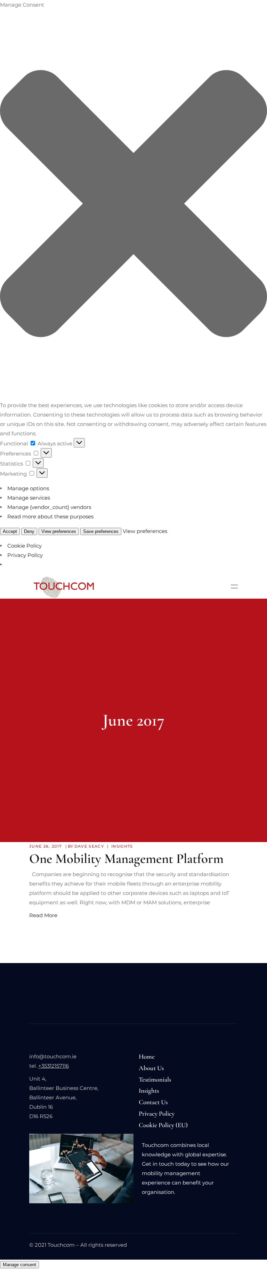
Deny (29, 531)
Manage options (28, 488)
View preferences (58, 531)
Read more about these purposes (50, 516)
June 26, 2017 (45, 846)
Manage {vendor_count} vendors (49, 507)
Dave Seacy (89, 846)
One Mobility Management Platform (126, 858)
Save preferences (101, 531)
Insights (122, 846)
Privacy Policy (25, 555)
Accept (10, 531)
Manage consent (19, 1264)
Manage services (28, 497)
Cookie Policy (24, 545)
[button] (133, 205)
